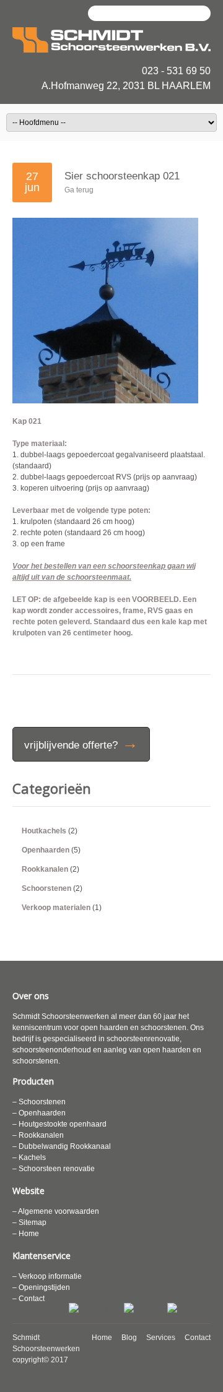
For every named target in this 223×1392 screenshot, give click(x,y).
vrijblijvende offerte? (81, 743)
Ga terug (79, 190)
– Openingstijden (41, 1287)
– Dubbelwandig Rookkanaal (61, 1146)
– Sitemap (29, 1222)
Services (160, 1337)
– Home (25, 1233)
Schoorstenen (46, 888)
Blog (129, 1337)
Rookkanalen (45, 869)
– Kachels (29, 1157)
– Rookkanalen (38, 1135)
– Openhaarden (39, 1113)
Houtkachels (44, 831)
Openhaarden (45, 850)
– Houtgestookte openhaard (59, 1124)
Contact (198, 1337)
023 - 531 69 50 (176, 71)
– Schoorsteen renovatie (53, 1168)
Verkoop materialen (56, 907)
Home (102, 1337)
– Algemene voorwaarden (55, 1211)
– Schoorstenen (39, 1102)
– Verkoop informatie (47, 1276)
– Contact (28, 1298)
